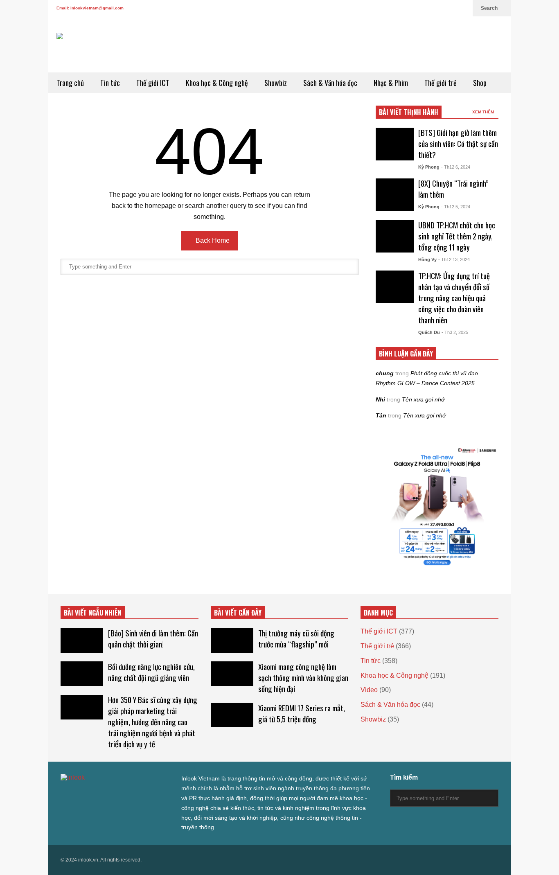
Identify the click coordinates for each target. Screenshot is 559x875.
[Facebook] (410, 8)
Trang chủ (70, 82)
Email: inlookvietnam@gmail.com (90, 8)
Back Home (212, 240)
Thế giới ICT (152, 82)
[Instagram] (436, 8)
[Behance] (122, 794)
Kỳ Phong (429, 167)
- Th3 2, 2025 (455, 332)
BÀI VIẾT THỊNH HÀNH (408, 112)
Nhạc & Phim (391, 82)
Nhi (380, 399)
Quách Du (429, 332)
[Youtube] (449, 8)
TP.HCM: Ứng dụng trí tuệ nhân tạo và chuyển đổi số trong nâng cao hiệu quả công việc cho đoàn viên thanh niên (454, 297)
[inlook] (85, 52)
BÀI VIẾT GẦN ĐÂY (237, 613)
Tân (381, 415)
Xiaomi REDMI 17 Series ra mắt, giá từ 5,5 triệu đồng (301, 713)
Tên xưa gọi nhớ (423, 399)
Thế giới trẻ (440, 82)
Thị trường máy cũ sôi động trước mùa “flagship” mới (296, 638)
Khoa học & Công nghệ (217, 82)
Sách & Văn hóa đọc (330, 82)
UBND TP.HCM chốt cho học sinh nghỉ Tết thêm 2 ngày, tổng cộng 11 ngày (456, 236)
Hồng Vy (427, 259)
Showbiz (275, 82)
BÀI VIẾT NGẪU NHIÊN (93, 613)
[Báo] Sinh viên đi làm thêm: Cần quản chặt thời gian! (153, 638)
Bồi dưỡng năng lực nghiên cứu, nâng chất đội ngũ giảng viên (151, 672)
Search (490, 8)
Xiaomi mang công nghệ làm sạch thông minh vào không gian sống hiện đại (303, 677)
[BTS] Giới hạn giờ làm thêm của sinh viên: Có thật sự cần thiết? (458, 143)
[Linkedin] (462, 8)
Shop (480, 82)
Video (369, 689)
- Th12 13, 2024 (454, 259)
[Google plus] (423, 8)
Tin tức (110, 82)
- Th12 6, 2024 (455, 167)
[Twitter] (397, 8)
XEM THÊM (483, 112)
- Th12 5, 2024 (455, 206)
